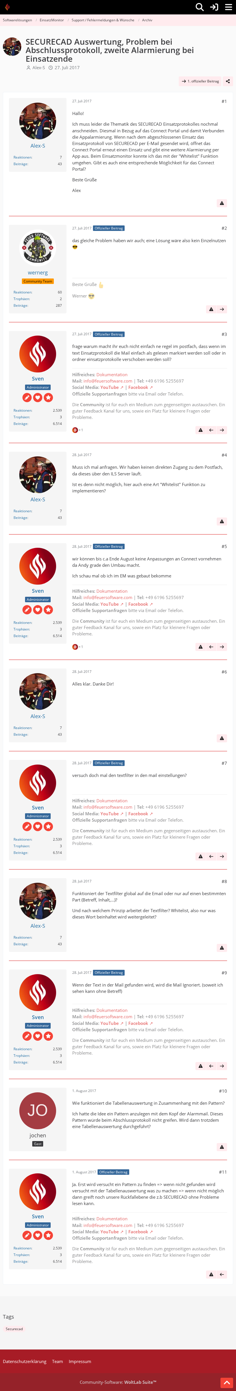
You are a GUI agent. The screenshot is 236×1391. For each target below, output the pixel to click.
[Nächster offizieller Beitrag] (222, 309)
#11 (223, 1172)
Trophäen (21, 298)
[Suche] (199, 7)
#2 (224, 228)
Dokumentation (111, 374)
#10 (223, 1091)
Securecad (14, 1328)
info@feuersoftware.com (107, 381)
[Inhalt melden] (222, 203)
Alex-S (39, 67)
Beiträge (20, 163)
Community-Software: (118, 1382)
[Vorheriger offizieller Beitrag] (211, 430)
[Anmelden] (214, 7)
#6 (224, 672)
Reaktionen (22, 157)
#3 (224, 334)
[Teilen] (228, 81)
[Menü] (228, 7)
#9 (224, 973)
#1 (224, 101)
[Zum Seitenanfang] (226, 1383)
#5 (224, 546)
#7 (224, 763)
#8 (224, 881)
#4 (224, 455)
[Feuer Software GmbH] (9, 7)
